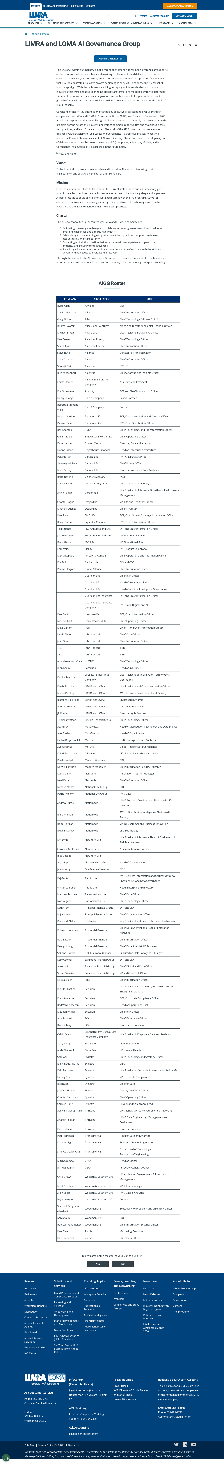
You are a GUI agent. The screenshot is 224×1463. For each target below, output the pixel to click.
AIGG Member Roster (110, 58)
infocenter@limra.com (88, 1390)
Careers (177, 1306)
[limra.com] (41, 16)
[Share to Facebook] (184, 45)
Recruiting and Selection (62, 1304)
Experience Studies (35, 1347)
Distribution (31, 1311)
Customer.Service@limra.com (40, 1403)
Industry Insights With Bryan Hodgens (156, 1307)
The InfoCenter (182, 1311)
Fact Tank (148, 1288)
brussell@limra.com (125, 1399)
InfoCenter (30, 1353)
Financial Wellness (94, 1320)
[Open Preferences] (6, 1457)
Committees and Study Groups (126, 1306)
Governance (180, 1300)
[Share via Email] (196, 45)
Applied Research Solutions (34, 1339)
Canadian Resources (36, 1317)
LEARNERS (90, 6)
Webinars (119, 1299)
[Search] (135, 16)
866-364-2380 (89, 1418)
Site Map (30, 1445)
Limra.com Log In (184, 15)
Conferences (121, 1293)
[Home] (26, 33)
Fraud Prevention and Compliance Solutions (66, 1294)
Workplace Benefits (35, 1306)
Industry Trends (152, 1300)
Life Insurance (92, 1288)
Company (178, 1294)
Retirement (30, 1294)
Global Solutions (63, 1330)
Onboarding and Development (63, 1313)
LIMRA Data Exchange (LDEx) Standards (66, 1337)
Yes (98, 1263)
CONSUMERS (77, 6)
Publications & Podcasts (92, 1307)
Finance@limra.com (87, 1433)
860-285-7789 (40, 1399)
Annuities (29, 1300)
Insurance (30, 1288)
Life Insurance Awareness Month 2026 (153, 1328)
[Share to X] (178, 45)
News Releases (151, 1294)
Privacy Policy (45, 1445)
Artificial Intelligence (95, 1315)
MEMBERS (35, 6)
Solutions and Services (63, 1283)
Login (181, 1407)
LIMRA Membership (184, 1288)
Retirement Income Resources (95, 1328)
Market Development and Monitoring (66, 1322)
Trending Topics (39, 33)
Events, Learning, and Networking (125, 1283)
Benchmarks (31, 1332)
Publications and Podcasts (152, 1316)
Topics (143, 16)
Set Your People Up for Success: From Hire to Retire (67, 1348)
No (123, 1263)
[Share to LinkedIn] (190, 45)
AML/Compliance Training (180, 5)
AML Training (78, 1408)
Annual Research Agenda (34, 1324)
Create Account (160, 16)
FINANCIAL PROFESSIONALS (55, 6)
